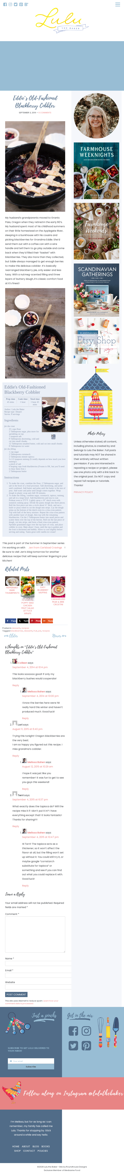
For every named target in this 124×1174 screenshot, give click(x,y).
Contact (29, 1151)
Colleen (22, 663)
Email (9, 970)
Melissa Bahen (36, 691)
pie (39, 631)
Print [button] (53, 438)
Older (13, 636)
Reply (15, 685)
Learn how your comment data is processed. (31, 1002)
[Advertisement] (62, 66)
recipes (25, 628)
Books (45, 1146)
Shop (17, 1151)
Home (15, 1146)
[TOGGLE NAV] (118, 4)
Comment (12, 914)
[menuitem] (5, 4)
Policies (43, 1151)
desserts (16, 628)
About (26, 1146)
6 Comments (45, 112)
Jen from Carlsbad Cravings (45, 547)
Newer (56, 636)
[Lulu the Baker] (62, 22)
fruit (35, 631)
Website (10, 982)
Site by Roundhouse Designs (73, 1166)
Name (9, 958)
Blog (36, 1146)
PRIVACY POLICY (83, 492)
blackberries (17, 631)
